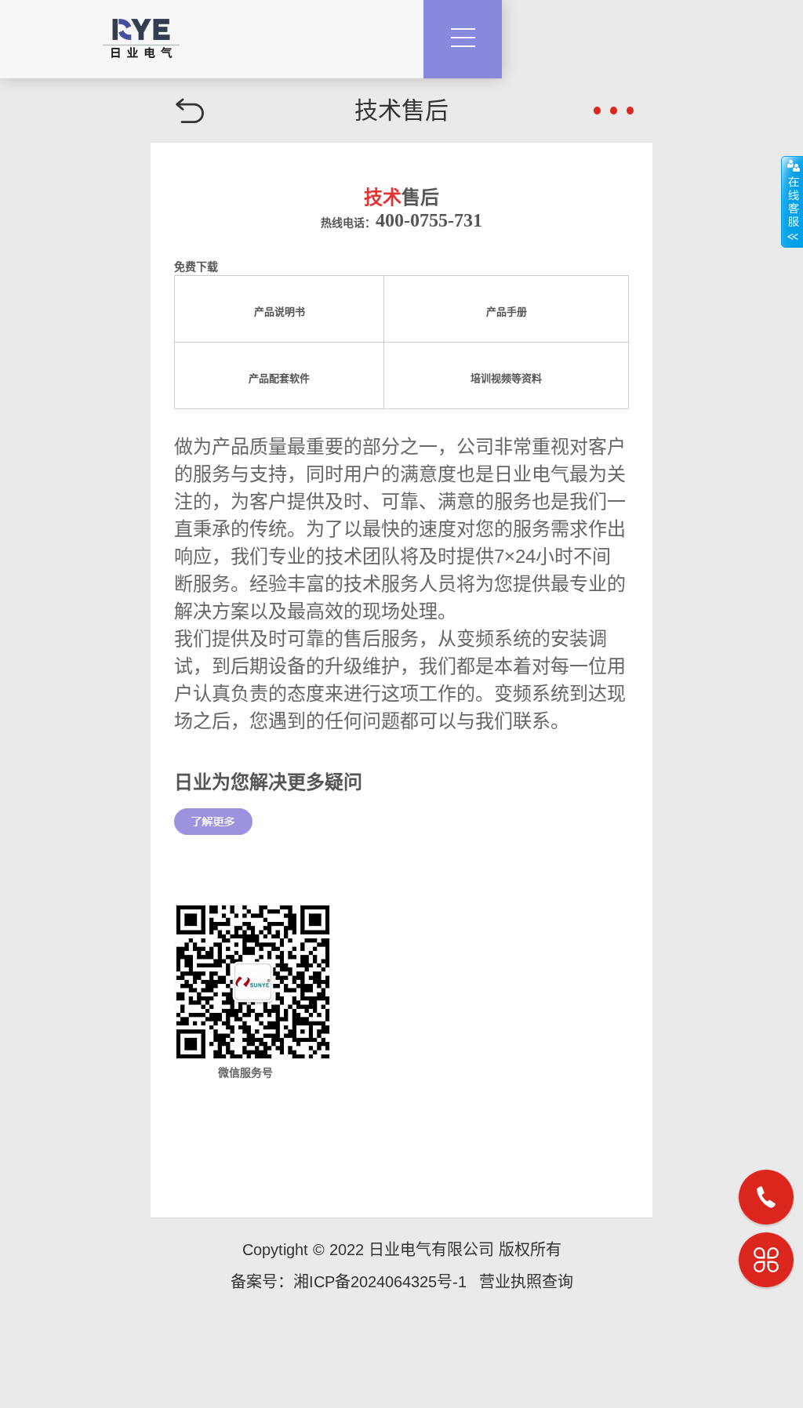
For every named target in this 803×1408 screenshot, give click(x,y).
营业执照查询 (526, 1281)
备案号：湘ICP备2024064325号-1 (349, 1281)
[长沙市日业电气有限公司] (141, 29)
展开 (792, 201)
